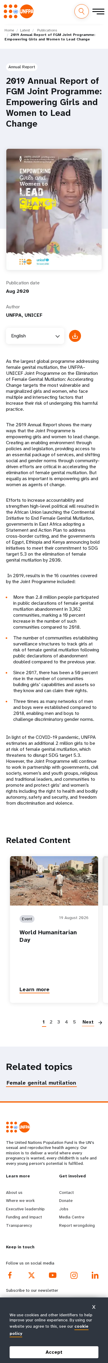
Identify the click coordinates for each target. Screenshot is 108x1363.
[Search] (81, 11)
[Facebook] (10, 1275)
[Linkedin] (95, 1275)
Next (88, 1022)
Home (9, 30)
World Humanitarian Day (48, 936)
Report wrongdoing (77, 1225)
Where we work (20, 1200)
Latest (25, 30)
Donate (66, 1200)
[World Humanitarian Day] (54, 880)
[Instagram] (74, 1275)
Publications (47, 30)
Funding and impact (24, 1217)
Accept (54, 1352)
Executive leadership (25, 1209)
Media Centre (71, 1217)
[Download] (75, 336)
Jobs (63, 1209)
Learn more (35, 989)
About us (14, 1192)
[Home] (20, 11)
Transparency (19, 1225)
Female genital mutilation (41, 1082)
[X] (31, 1275)
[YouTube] (52, 1275)
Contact (66, 1192)
